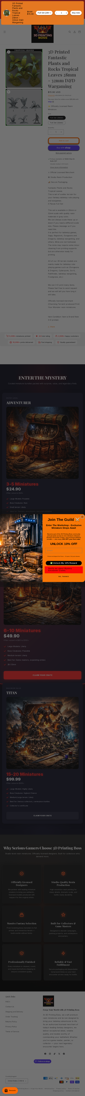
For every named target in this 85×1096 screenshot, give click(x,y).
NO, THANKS (64, 576)
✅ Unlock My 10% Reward (63, 563)
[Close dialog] (82, 516)
